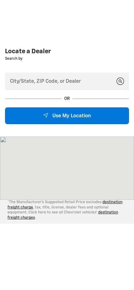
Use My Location (71, 116)
